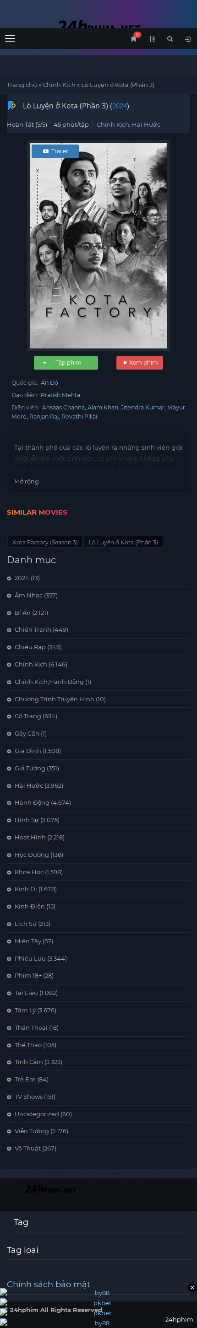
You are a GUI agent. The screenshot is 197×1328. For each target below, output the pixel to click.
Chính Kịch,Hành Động (49, 681)
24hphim (98, 26)
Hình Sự (27, 819)
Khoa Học (29, 872)
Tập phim (68, 362)
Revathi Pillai (79, 416)
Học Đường (32, 854)
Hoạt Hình (30, 837)
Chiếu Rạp (30, 647)
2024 (119, 106)
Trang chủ (22, 84)
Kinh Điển (30, 906)
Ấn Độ (49, 382)
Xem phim (143, 362)
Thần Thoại (31, 1027)
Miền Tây (28, 941)
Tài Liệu (26, 992)
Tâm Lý (25, 1010)
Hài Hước (146, 124)
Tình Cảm (29, 1061)
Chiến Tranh (33, 629)
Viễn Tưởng (32, 1130)
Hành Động (32, 802)
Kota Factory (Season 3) (45, 542)
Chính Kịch (59, 84)
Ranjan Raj (44, 416)
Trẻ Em (25, 1079)
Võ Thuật (28, 1148)
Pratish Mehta (60, 395)
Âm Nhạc (29, 595)
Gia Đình (28, 750)
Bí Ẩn (23, 612)
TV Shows (29, 1096)
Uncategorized (37, 1114)
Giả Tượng (30, 768)
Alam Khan (103, 407)
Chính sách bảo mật (48, 1285)
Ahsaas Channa (63, 407)
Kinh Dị (26, 889)
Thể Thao (28, 1044)
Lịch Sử (26, 923)
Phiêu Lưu (30, 958)
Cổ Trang (28, 716)
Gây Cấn (27, 733)
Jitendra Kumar (142, 407)
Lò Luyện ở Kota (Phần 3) (123, 542)
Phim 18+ (28, 975)
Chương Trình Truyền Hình (54, 699)
